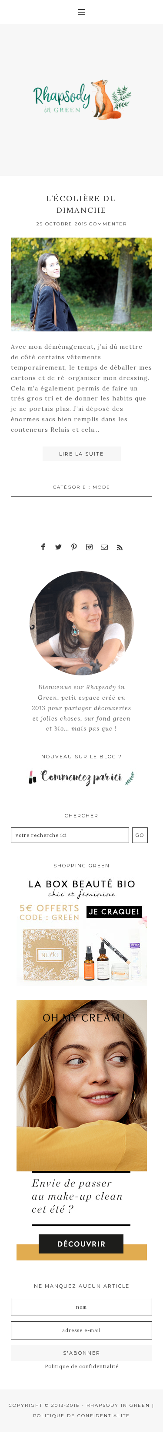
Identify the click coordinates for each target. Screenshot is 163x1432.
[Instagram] (89, 547)
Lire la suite (81, 454)
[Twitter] (58, 547)
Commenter (108, 224)
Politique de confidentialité (82, 1366)
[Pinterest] (73, 547)
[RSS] (119, 547)
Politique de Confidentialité (81, 1416)
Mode (101, 487)
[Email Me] (104, 547)
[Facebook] (43, 547)
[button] (81, 12)
